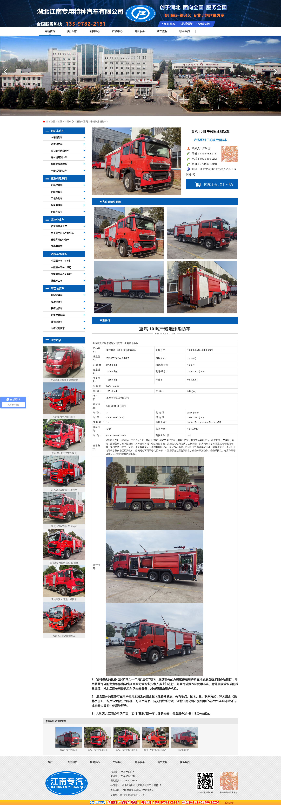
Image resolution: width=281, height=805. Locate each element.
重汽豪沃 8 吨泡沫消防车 (64, 599)
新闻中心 (95, 31)
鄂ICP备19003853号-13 (132, 795)
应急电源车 (56, 205)
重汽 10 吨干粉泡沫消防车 (155, 749)
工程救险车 (56, 198)
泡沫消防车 (56, 144)
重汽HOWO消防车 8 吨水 (64, 526)
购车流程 (162, 31)
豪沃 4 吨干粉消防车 (69, 749)
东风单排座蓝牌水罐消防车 (64, 380)
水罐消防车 (56, 137)
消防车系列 (82, 121)
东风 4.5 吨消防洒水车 (64, 635)
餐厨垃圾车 (56, 301)
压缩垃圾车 (56, 295)
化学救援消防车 (184, 749)
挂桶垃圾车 (56, 321)
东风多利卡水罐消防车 (64, 416)
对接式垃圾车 (58, 315)
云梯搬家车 (56, 246)
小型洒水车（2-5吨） (62, 260)
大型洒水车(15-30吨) (61, 273)
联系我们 (184, 31)
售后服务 (139, 31)
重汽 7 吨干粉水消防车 (97, 749)
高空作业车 (57, 219)
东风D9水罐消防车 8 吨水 (64, 489)
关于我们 (72, 31)
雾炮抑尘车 (56, 280)
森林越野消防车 (59, 157)
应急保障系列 (59, 178)
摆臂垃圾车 (56, 308)
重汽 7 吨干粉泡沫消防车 (126, 749)
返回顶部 (229, 802)
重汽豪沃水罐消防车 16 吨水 (64, 562)
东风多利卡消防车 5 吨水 (64, 453)
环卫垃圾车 (57, 288)
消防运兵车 (56, 191)
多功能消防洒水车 (60, 150)
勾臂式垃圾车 (58, 328)
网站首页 (50, 31)
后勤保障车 (56, 185)
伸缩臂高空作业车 (60, 239)
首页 (60, 121)
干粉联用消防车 (98, 121)
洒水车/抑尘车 (59, 254)
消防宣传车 (56, 211)
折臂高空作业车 (59, 226)
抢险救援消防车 (59, 163)
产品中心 (117, 31)
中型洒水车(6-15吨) (61, 267)
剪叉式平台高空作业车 (62, 232)
